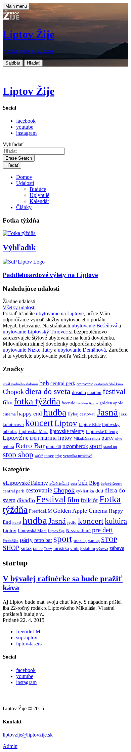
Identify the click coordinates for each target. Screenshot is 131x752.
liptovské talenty (67, 431)
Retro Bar (30, 445)
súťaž (39, 456)
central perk (62, 383)
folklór (89, 500)
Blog (94, 483)
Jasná (107, 412)
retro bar (43, 540)
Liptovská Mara (33, 431)
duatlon (94, 392)
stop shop (18, 454)
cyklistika (85, 490)
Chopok (13, 391)
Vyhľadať (13, 144)
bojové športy (111, 483)
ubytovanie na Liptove (60, 313)
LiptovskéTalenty (102, 431)
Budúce (38, 189)
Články (24, 207)
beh (44, 383)
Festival (51, 499)
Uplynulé (39, 195)
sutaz (26, 548)
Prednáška (10, 541)
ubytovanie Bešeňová (94, 325)
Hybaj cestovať (81, 414)
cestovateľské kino (108, 384)
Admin (10, 746)
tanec (49, 455)
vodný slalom (82, 548)
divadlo (79, 392)
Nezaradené (78, 530)
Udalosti (25, 183)
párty (26, 539)
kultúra (116, 521)
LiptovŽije (16, 437)
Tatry (48, 549)
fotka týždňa (37, 401)
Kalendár (39, 201)
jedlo (72, 522)
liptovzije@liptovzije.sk (28, 735)
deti (99, 490)
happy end (29, 413)
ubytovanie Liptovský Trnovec (35, 331)
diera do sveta (48, 391)
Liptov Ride (90, 424)
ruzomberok (75, 446)
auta (74, 483)
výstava (102, 549)
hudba (54, 412)
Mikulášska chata (87, 438)
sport (95, 445)
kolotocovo (13, 424)
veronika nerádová (77, 456)
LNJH (34, 438)
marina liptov (56, 438)
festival (114, 391)
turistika (61, 548)
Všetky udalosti (19, 307)
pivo (118, 438)
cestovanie (85, 384)
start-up (94, 541)
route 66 (53, 446)
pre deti (102, 529)
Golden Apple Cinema (80, 510)
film (7, 402)
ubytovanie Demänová (82, 350)
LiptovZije (56, 531)
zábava (117, 548)
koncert (39, 423)
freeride (68, 402)
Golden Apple (87, 403)
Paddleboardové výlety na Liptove (50, 274)
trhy (58, 456)
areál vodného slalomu (20, 384)
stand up (110, 447)
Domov (24, 177)
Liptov (65, 423)
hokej (16, 522)
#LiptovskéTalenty (25, 482)
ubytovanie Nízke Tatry (28, 350)
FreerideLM (40, 511)
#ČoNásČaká (59, 483)
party (107, 438)
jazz (123, 414)
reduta (8, 446)
